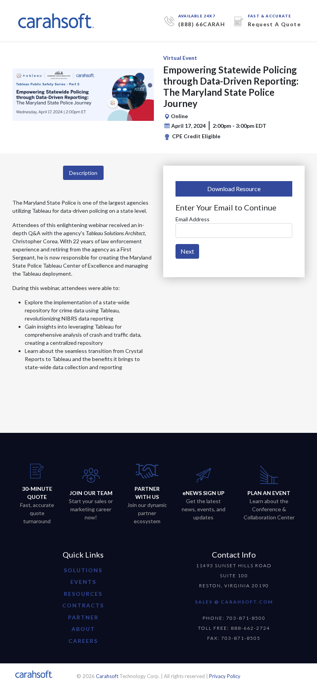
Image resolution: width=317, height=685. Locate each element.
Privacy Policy (224, 676)
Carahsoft (107, 676)
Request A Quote (274, 24)
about (83, 629)
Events (83, 581)
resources (83, 593)
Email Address (193, 219)
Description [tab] (83, 173)
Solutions (83, 570)
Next (187, 251)
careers (83, 641)
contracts (83, 605)
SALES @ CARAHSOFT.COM (234, 602)
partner (83, 617)
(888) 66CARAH (201, 24)
